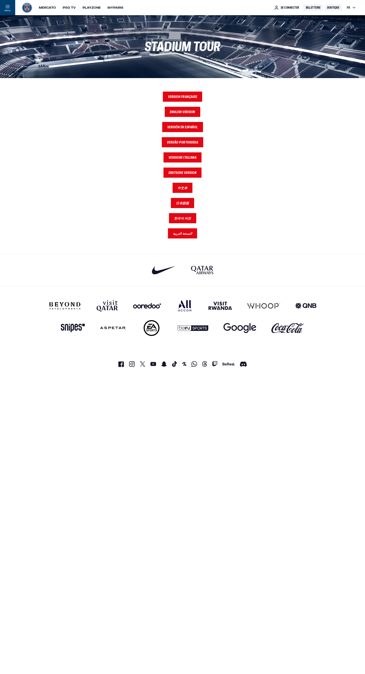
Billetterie (313, 7)
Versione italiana (183, 157)
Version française (182, 97)
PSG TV (69, 7)
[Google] (239, 328)
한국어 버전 (182, 218)
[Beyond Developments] (65, 305)
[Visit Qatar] (107, 305)
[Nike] (164, 270)
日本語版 (182, 203)
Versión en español (182, 127)
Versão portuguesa (182, 142)
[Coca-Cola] (287, 328)
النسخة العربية (182, 233)
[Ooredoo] (147, 305)
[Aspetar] (113, 328)
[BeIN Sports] (192, 328)
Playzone (92, 7)
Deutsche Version (182, 173)
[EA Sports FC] (151, 328)
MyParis (115, 7)
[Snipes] (73, 328)
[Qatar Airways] (202, 270)
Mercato (47, 7)
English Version (182, 112)
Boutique (333, 7)
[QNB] (305, 305)
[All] (184, 305)
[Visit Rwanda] (220, 305)
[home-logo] (27, 8)
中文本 (183, 188)
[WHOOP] (263, 305)
